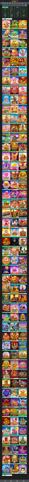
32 (11, 475)
